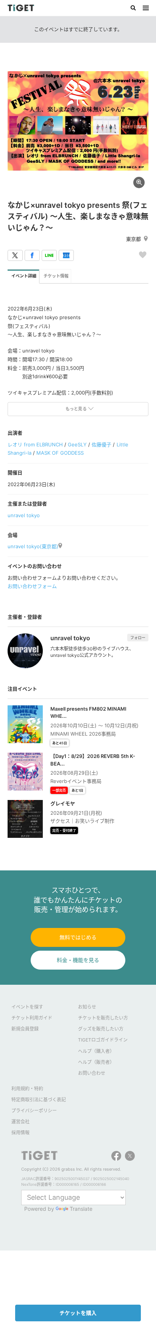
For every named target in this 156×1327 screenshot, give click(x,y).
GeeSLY (77, 444)
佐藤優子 (101, 444)
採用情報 (20, 1132)
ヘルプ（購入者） (96, 1051)
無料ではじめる (78, 937)
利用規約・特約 (27, 1089)
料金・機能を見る (78, 960)
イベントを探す (27, 1007)
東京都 (133, 239)
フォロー (137, 637)
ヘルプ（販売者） (96, 1062)
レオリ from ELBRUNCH (35, 444)
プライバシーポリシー (34, 1110)
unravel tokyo (24, 515)
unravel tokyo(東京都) (33, 546)
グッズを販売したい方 (100, 1029)
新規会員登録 (25, 1029)
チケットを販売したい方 (103, 1018)
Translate (81, 1208)
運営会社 (20, 1121)
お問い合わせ (91, 1073)
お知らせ (87, 1007)
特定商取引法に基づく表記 (38, 1099)
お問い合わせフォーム (32, 586)
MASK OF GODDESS (60, 453)
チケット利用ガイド (31, 1018)
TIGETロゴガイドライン (103, 1040)
